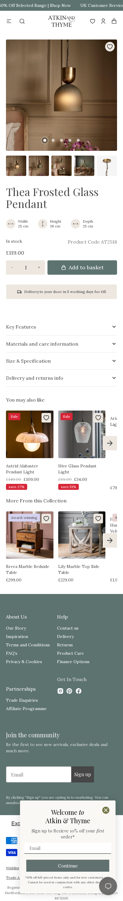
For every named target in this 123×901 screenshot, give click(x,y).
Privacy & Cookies (24, 661)
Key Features (21, 327)
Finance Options (73, 661)
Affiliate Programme (26, 708)
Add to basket (86, 267)
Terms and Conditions (28, 645)
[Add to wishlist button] (110, 46)
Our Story (16, 628)
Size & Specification (28, 361)
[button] (9, 21)
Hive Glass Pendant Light (77, 469)
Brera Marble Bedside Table (27, 569)
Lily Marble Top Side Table (78, 569)
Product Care (70, 653)
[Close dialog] (106, 810)
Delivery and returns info (34, 378)
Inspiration (17, 636)
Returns (65, 645)
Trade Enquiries (22, 700)
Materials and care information (42, 344)
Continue (68, 866)
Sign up (82, 774)
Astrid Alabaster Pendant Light (22, 469)
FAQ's (11, 653)
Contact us (68, 628)
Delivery (65, 636)
